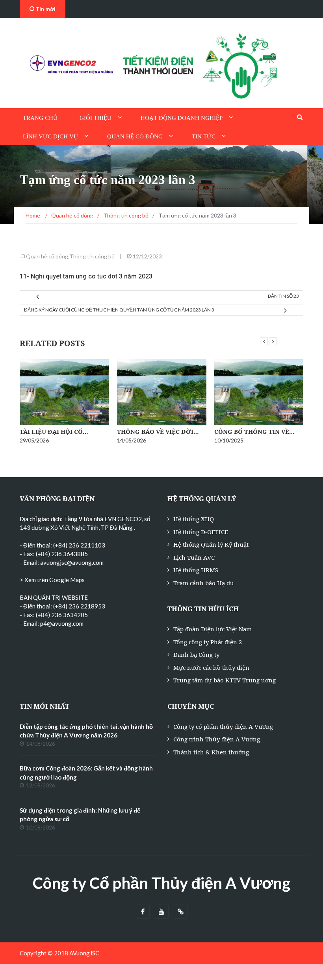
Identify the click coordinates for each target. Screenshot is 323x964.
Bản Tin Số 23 (283, 296)
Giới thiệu (95, 118)
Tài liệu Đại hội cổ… (54, 431)
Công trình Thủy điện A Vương (216, 739)
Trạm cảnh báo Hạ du (203, 583)
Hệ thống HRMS (195, 570)
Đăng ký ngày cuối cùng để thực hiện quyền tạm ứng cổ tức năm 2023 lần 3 (119, 310)
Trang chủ (40, 118)
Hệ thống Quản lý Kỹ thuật (211, 544)
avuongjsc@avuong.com (72, 562)
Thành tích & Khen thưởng (211, 752)
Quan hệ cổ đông (135, 136)
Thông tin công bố (92, 256)
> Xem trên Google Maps (52, 579)
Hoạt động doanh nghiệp (182, 118)
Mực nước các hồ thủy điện (211, 667)
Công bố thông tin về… (254, 431)
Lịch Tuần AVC (194, 557)
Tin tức (203, 136)
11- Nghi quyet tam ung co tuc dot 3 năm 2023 (86, 276)
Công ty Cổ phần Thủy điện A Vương (161, 883)
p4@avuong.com (62, 623)
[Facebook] (142, 911)
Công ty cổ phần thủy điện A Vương (223, 726)
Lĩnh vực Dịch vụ (50, 136)
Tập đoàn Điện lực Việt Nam (212, 629)
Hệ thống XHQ (193, 519)
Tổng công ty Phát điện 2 (207, 642)
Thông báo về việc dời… (158, 431)
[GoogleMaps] (180, 911)
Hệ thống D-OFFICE (200, 532)
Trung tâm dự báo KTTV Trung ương (224, 680)
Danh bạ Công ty (196, 654)
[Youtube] (161, 911)
